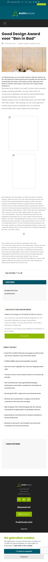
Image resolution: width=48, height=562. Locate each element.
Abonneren (25, 336)
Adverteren (41, 4)
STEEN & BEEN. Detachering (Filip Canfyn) (20, 361)
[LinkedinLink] (36, 2)
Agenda (24, 529)
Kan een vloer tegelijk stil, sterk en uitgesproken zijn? (23, 367)
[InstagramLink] (39, 2)
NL (22, 2)
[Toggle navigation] (5, 23)
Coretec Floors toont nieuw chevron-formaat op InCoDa (23, 376)
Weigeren (24, 557)
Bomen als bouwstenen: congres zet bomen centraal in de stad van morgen (22, 400)
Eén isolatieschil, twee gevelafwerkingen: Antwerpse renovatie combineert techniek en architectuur (22, 385)
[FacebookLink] (34, 2)
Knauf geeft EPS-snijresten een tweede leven (22, 393)
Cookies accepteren (24, 551)
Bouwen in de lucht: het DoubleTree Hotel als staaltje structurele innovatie (22, 424)
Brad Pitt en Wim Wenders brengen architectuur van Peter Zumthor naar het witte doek (24, 354)
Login (30, 2)
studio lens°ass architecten (11, 292)
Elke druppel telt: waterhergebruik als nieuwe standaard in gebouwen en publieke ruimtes (22, 408)
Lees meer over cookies (23, 546)
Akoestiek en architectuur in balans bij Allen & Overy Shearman (23, 416)
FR (26, 2)
